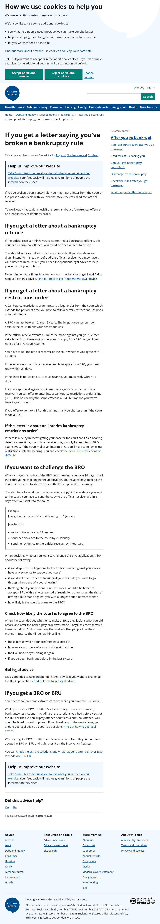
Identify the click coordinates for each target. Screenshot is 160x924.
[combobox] (114, 96)
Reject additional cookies (63, 74)
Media (86, 866)
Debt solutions (48, 114)
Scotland (93, 155)
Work (21, 107)
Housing (70, 107)
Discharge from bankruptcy (129, 174)
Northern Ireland (77, 155)
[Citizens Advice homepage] (13, 905)
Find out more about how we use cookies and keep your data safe (48, 51)
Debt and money (37, 107)
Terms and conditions (134, 845)
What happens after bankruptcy (131, 192)
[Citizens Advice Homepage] (13, 93)
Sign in (151, 87)
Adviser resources (54, 840)
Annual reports (91, 856)
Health (133, 107)
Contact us (88, 845)
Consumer (56, 107)
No (15, 807)
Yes (7, 807)
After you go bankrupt (91, 114)
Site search (50, 850)
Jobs (85, 888)
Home (8, 114)
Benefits (10, 107)
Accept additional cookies (24, 74)
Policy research (91, 877)
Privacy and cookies (132, 850)
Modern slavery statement (98, 872)
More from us (148, 107)
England (61, 155)
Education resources (56, 845)
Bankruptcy (67, 114)
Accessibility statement (134, 840)
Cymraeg (139, 87)
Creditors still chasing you (128, 156)
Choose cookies (89, 75)
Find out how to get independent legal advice (67, 279)
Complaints (89, 861)
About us (87, 840)
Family (82, 107)
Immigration (119, 107)
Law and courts (98, 107)
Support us (89, 850)
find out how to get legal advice (54, 681)
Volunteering (90, 882)
